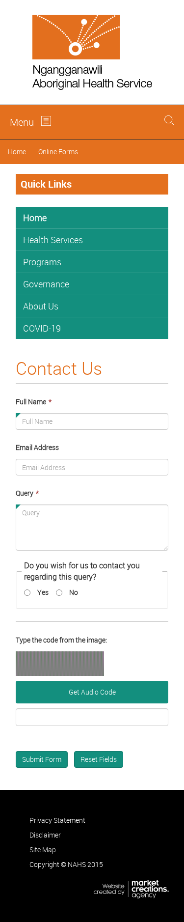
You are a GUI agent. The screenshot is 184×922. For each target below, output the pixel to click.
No (73, 592)
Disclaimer (45, 834)
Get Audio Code (92, 692)
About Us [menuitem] (40, 306)
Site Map (42, 849)
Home (17, 151)
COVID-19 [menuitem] (42, 328)
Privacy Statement (57, 820)
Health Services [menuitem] (53, 240)
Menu (22, 122)
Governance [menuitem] (46, 284)
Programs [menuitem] (42, 262)
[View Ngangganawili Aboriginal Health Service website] (92, 52)
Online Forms (58, 151)
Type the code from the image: (61, 640)
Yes (43, 592)
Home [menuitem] (35, 218)
